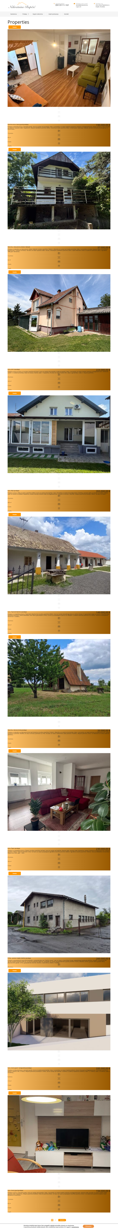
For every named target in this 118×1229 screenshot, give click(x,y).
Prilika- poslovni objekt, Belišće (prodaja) (19, 958)
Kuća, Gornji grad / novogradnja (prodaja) (20, 1068)
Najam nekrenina (38, 14)
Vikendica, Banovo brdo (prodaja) (17, 730)
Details (15, 27)
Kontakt (66, 14)
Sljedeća (62, 1220)
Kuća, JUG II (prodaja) (14, 369)
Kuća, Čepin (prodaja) (14, 848)
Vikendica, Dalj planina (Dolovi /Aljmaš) (19, 247)
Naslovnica (13, 14)
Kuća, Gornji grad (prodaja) (15, 1190)
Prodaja (25, 14)
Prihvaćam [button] (88, 1226)
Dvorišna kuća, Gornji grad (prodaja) (18, 124)
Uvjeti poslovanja (53, 14)
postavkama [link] (75, 1227)
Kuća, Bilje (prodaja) (13, 490)
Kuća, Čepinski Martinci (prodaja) (17, 612)
